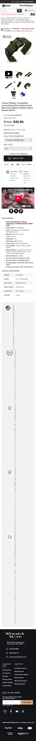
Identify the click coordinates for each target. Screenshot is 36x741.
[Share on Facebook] (11, 213)
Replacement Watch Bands (14, 18)
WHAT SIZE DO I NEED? (12, 133)
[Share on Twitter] (16, 213)
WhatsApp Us (14, 653)
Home (2, 18)
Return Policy (19, 677)
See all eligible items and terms (21, 31)
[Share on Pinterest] (21, 213)
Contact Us (6, 673)
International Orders (21, 674)
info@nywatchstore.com (18, 657)
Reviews (5, 676)
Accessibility (6, 685)
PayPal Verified (7, 682)
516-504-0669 (14, 649)
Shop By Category (20, 681)
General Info (6, 670)
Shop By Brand (19, 684)
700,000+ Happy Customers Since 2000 (12, 14)
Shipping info (19, 671)
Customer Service (20, 668)
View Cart (31, 10)
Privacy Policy (7, 679)
